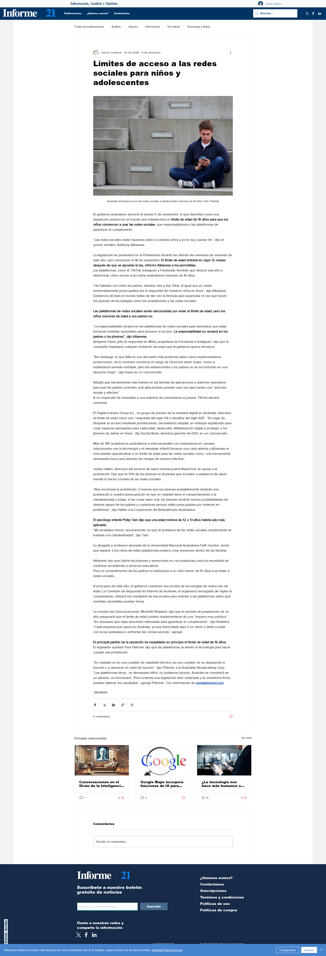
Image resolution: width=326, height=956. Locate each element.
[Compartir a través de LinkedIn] (113, 705)
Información (152, 26)
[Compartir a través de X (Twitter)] (104, 705)
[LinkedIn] (320, 13)
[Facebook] (313, 13)
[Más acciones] (230, 52)
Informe (20, 12)
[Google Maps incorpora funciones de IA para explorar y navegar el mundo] (163, 760)
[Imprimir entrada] (132, 705)
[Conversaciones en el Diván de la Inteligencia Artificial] (102, 760)
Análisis (116, 26)
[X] (307, 13)
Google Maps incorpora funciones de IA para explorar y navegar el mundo (162, 784)
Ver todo (246, 737)
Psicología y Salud (199, 26)
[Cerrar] (321, 950)
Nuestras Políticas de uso (167, 950)
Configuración (287, 950)
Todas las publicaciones (89, 26)
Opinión (133, 26)
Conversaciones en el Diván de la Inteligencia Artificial (101, 784)
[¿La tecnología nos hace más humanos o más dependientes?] (224, 760)
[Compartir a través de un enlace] (123, 705)
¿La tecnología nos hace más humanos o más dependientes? (221, 784)
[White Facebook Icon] (86, 934)
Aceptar (309, 950)
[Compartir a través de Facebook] (95, 705)
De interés (174, 26)
